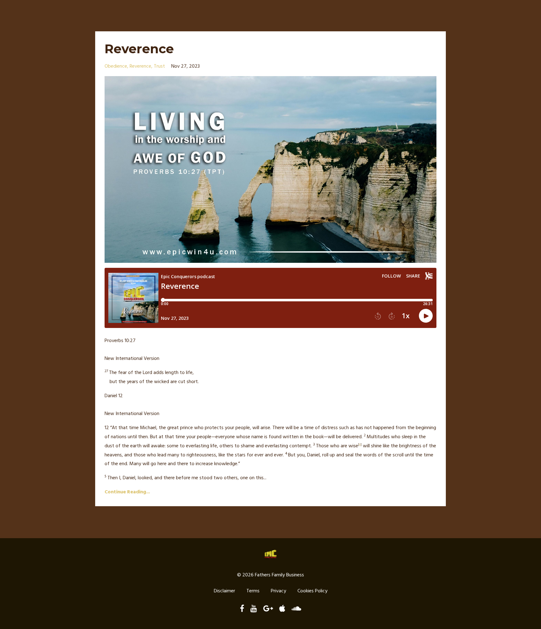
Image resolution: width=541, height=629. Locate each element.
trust (159, 66)
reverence (140, 66)
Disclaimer (224, 591)
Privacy (278, 591)
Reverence (139, 48)
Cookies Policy (312, 591)
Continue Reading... (127, 492)
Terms (253, 591)
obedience (116, 66)
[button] (270, 345)
